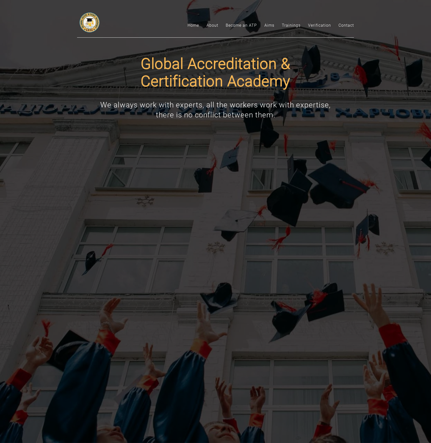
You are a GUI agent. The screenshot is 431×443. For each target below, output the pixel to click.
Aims (269, 25)
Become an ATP (241, 25)
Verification (319, 25)
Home (193, 25)
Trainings (291, 25)
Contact (346, 25)
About (212, 25)
